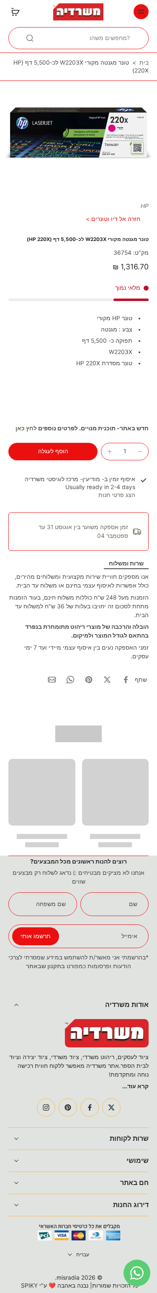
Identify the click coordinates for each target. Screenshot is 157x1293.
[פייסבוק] (89, 1107)
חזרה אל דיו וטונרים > (113, 219)
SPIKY (29, 1285)
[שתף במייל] (52, 679)
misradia (68, 1277)
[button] (53, 451)
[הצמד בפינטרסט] (89, 679)
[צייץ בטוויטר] (107, 679)
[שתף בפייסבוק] (125, 679)
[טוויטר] (111, 1107)
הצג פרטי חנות (116, 495)
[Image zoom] (78, 133)
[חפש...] (30, 38)
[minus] (139, 451)
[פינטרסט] (68, 1107)
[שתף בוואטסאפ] (70, 679)
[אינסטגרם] (46, 1107)
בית (144, 62)
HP (145, 206)
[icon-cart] (17, 11)
